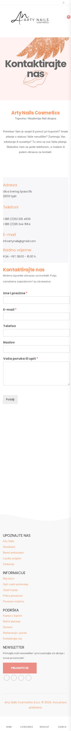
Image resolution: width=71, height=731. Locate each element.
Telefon (9, 326)
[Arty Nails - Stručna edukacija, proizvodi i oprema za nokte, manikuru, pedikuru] (29, 18)
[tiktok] (21, 678)
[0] (66, 18)
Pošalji (10, 399)
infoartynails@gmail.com (19, 241)
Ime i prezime (15, 293)
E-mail (10, 310)
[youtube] (28, 678)
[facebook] (6, 678)
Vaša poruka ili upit (20, 359)
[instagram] (14, 678)
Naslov (9, 343)
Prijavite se (20, 668)
